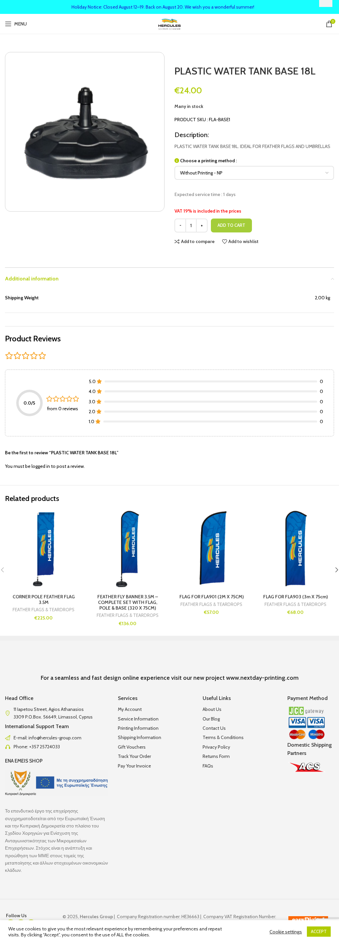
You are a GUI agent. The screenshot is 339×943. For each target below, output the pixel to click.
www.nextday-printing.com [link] (262, 677)
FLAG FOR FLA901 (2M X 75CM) (211, 597)
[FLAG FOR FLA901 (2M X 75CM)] (211, 549)
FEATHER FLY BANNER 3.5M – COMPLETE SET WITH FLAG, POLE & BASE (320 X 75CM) (127, 602)
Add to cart (231, 225)
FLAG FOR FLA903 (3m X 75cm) (295, 597)
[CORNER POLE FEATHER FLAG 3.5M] (43, 549)
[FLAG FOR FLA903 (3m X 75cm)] (295, 549)
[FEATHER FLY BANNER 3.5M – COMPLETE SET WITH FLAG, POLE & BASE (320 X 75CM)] (128, 549)
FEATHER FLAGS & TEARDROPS (43, 609)
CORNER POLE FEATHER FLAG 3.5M (44, 599)
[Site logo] (169, 23)
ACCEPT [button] (319, 931)
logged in (40, 466)
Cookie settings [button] (285, 932)
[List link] (56, 737)
